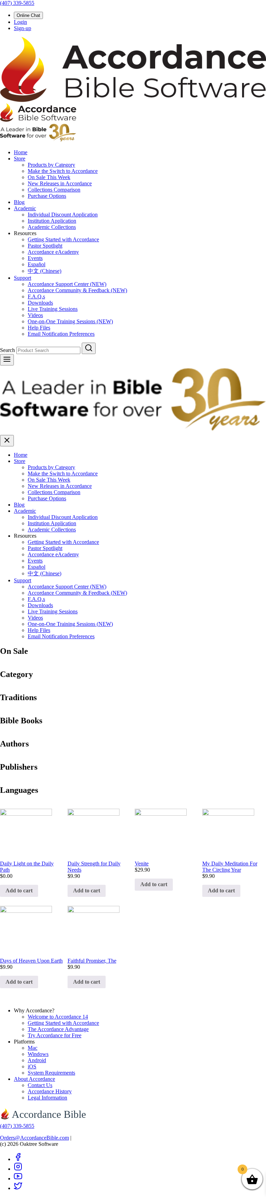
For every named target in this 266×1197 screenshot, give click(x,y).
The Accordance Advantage (58, 1029)
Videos (35, 315)
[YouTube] (18, 1178)
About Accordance (34, 1079)
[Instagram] (18, 1169)
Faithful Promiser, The (92, 961)
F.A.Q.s (36, 296)
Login (20, 22)
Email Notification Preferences (61, 334)
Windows (38, 1054)
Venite (142, 863)
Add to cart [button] (19, 890)
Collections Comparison (54, 190)
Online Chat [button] (28, 15)
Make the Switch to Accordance (63, 171)
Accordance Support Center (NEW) (67, 284)
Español (36, 264)
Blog (19, 202)
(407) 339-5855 (17, 3)
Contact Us (40, 1085)
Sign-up (22, 28)
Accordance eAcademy (53, 252)
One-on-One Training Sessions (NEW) (70, 321)
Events (35, 258)
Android (37, 1060)
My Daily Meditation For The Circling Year (229, 867)
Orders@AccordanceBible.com (34, 1138)
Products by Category (51, 165)
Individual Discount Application (63, 214)
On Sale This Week (49, 177)
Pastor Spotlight (45, 246)
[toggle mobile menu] (7, 359)
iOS (32, 1066)
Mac (32, 1048)
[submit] (89, 348)
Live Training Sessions (53, 309)
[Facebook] (18, 1159)
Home (20, 152)
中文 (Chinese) (44, 271)
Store (19, 158)
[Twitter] (18, 1188)
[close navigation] (7, 440)
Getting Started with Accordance (63, 239)
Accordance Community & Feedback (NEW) (77, 290)
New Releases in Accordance (60, 183)
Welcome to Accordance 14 (58, 1017)
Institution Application (52, 221)
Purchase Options (47, 196)
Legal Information (47, 1098)
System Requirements (51, 1073)
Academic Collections (52, 227)
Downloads (40, 303)
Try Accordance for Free (54, 1035)
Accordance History (50, 1091)
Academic (25, 208)
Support (22, 278)
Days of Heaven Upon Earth (31, 961)
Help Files (39, 328)
